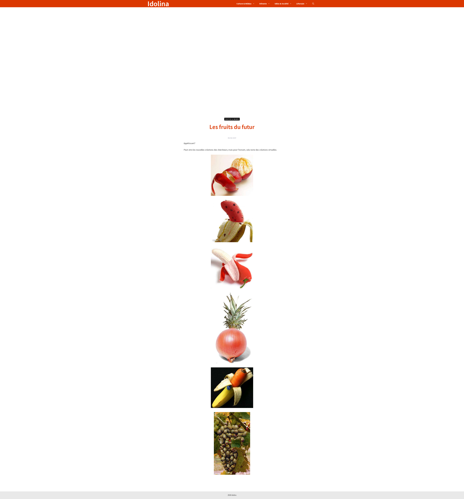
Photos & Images (232, 119)
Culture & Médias (243, 3)
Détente (263, 3)
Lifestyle (300, 3)
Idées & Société (281, 3)
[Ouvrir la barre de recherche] (313, 3)
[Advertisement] (219, 24)
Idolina (158, 3)
